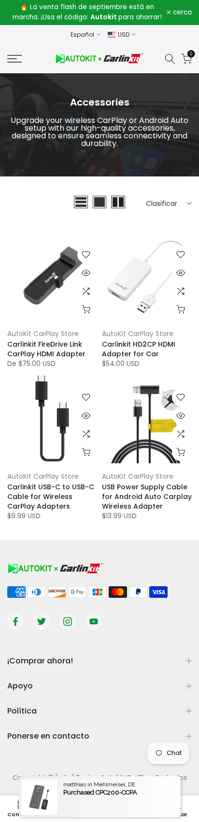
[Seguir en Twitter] (41, 621)
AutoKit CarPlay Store (43, 333)
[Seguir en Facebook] (15, 621)
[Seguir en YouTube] (93, 621)
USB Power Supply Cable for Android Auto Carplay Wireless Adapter (147, 496)
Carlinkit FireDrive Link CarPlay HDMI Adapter (46, 349)
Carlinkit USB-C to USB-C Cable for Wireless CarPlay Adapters (50, 496)
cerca (181, 12)
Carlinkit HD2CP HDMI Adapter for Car (138, 349)
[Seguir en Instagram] (67, 621)
